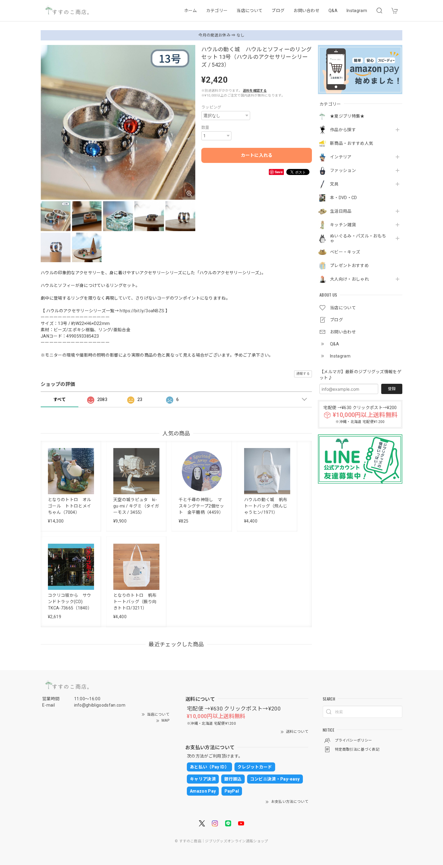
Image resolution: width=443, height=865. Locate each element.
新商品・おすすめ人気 (351, 143)
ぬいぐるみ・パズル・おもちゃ (358, 238)
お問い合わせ (306, 10)
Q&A (333, 10)
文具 (334, 184)
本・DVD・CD (343, 197)
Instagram (357, 10)
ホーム (190, 10)
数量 (205, 127)
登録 (392, 388)
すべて (59, 399)
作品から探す (343, 129)
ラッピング (211, 107)
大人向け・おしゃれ (349, 279)
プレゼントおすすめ (349, 265)
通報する (303, 374)
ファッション (343, 170)
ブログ (278, 10)
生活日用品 (341, 211)
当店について (249, 10)
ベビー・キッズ (345, 252)
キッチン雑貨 (343, 224)
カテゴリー (217, 10)
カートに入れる (256, 155)
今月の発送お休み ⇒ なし (221, 35)
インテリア (341, 156)
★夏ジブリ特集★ (347, 116)
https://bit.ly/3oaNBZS (142, 310)
